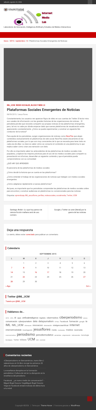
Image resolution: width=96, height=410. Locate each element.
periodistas (57, 335)
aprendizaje (19, 195)
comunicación (11, 321)
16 (36, 272)
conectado (30, 234)
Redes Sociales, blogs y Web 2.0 (30, 105)
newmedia (78, 330)
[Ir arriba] (89, 398)
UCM (75, 195)
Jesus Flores (23, 114)
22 (24, 277)
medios (69, 330)
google (81, 321)
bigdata (43, 318)
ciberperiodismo (70, 317)
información (28, 325)
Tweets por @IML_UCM (15, 301)
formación (73, 321)
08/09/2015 (11, 114)
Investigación (27, 330)
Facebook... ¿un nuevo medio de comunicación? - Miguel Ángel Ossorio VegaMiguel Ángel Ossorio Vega (24, 383)
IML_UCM (11, 105)
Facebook (64, 321)
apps (19, 318)
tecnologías (9, 340)
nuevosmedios (11, 335)
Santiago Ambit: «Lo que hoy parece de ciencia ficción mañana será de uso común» (26, 212)
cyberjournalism (25, 321)
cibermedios (52, 318)
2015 (7, 318)
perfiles (41, 195)
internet (75, 325)
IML (26, 195)
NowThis (69, 136)
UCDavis (23, 340)
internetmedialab (14, 330)
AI (15, 318)
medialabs (61, 330)
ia (86, 321)
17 (48, 272)
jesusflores (33, 195)
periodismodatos (44, 335)
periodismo (26, 334)
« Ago (8, 286)
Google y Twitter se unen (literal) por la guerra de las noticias (70, 211)
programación (66, 335)
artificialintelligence (30, 318)
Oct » (88, 286)
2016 (11, 318)
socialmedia (61, 195)
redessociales (50, 195)
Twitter (69, 195)
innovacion (38, 325)
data (35, 321)
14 (12, 272)
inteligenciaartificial (60, 325)
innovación (48, 325)
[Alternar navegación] (7, 35)
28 (12, 281)
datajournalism (46, 321)
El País (57, 321)
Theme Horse (46, 405)
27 (84, 277)
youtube (42, 340)
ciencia (85, 318)
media (54, 330)
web (37, 340)
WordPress (75, 405)
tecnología (85, 335)
